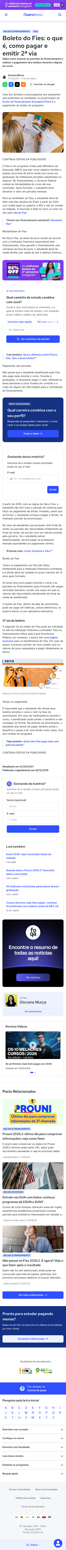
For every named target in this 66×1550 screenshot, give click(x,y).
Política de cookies (26, 1498)
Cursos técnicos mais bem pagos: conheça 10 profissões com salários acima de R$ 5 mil (32, 904)
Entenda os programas (15, 1464)
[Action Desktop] (33, 270)
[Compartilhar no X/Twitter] (17, 84)
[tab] (31, 1072)
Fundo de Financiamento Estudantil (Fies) (26, 101)
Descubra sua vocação (15, 1429)
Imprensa (45, 1498)
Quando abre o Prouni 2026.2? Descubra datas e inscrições (30, 872)
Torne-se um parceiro (33, 1506)
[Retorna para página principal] (33, 14)
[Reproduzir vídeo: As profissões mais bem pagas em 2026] (33, 1045)
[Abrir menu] (6, 14)
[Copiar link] (23, 84)
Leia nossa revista (12, 1456)
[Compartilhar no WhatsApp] (4, 84)
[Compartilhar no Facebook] (11, 84)
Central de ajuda (36, 1390)
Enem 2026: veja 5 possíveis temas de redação (28, 856)
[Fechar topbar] (62, 4)
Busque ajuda (10, 1473)
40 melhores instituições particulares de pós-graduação (33, 888)
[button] (58, 1543)
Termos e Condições (19, 1489)
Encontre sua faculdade (16, 1447)
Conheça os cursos (13, 1438)
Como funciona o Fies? (37, 550)
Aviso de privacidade (46, 1489)
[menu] (60, 14)
